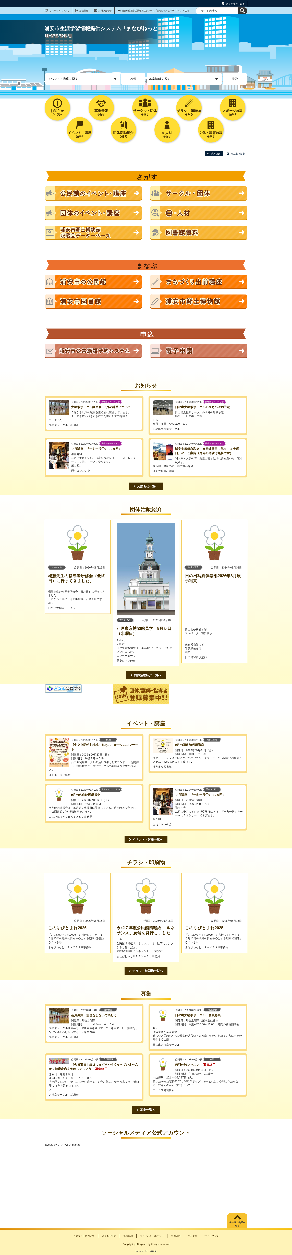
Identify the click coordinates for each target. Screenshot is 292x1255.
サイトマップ (211, 1236)
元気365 (152, 1251)
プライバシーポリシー (152, 1236)
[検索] (242, 10)
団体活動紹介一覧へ (147, 675)
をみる (189, 112)
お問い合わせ (105, 10)
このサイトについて (59, 10)
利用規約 (175, 1236)
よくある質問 (109, 1236)
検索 (133, 79)
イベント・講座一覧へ (147, 839)
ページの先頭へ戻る (237, 1224)
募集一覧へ (147, 1109)
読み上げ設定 (238, 153)
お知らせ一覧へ (147, 486)
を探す (101, 112)
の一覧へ (57, 112)
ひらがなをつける (235, 3)
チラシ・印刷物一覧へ (147, 971)
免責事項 (128, 1236)
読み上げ (216, 153)
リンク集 (192, 1236)
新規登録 (83, 10)
